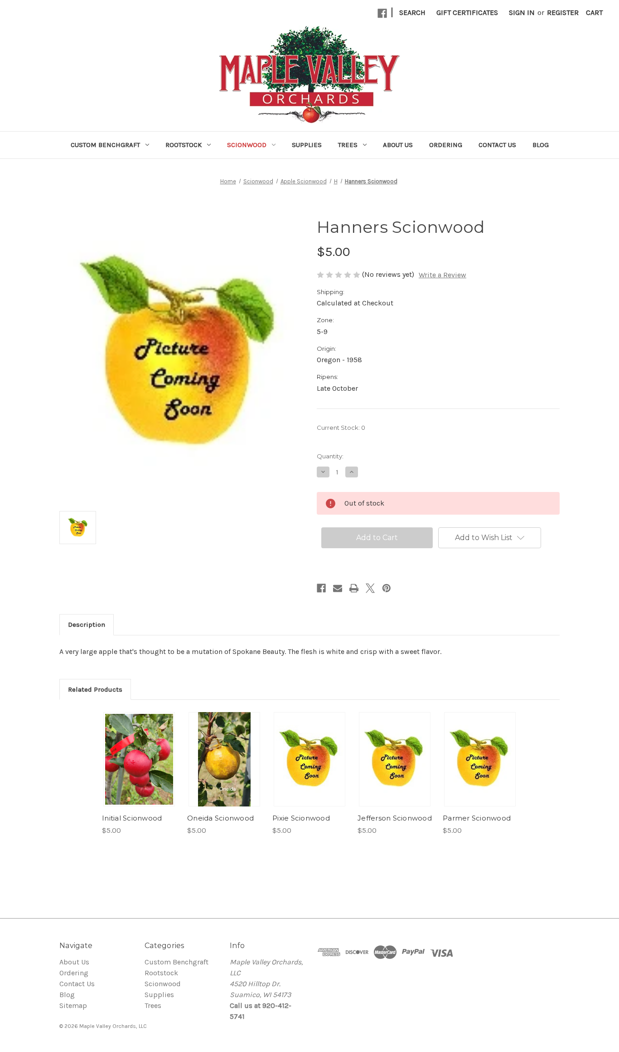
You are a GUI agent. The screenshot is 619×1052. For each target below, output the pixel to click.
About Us (398, 145)
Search (412, 12)
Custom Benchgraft (105, 145)
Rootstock (183, 145)
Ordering (445, 145)
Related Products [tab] (95, 689)
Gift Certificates (467, 12)
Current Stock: (341, 427)
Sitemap (73, 1005)
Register (563, 12)
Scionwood (246, 145)
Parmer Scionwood (477, 818)
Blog (540, 145)
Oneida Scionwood (220, 818)
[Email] (337, 588)
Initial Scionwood (132, 818)
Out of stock (139, 759)
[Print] (353, 588)
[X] (370, 588)
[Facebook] (382, 13)
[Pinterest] (386, 588)
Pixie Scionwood (301, 818)
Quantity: (330, 456)
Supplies (307, 145)
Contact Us (497, 145)
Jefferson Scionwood (395, 818)
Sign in (522, 12)
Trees (348, 145)
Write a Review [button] (442, 274)
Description (86, 624)
